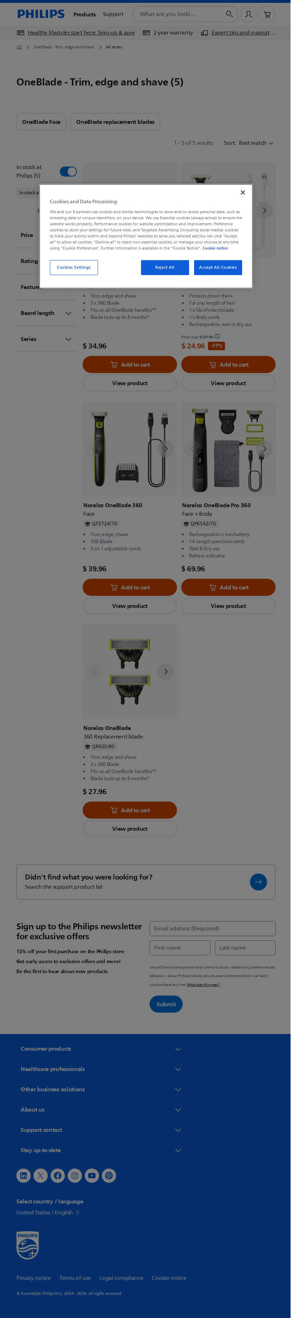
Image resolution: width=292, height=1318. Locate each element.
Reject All (162, 267)
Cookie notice (212, 248)
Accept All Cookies (215, 267)
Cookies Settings (71, 267)
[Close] (240, 192)
